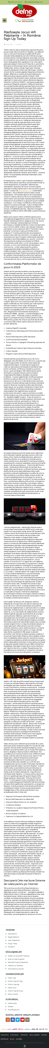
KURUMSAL (14, 1035)
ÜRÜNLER (24, 1035)
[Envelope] (27, 1020)
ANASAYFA (5, 1035)
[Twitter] (17, 1020)
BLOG (12, 1039)
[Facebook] (13, 1020)
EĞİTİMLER (4, 1039)
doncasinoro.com (25, 191)
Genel (19, 44)
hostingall (9, 44)
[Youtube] (22, 1020)
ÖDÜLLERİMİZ (34, 1035)
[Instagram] (8, 1020)
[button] (5, 20)
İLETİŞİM (19, 1039)
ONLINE (44, 1035)
